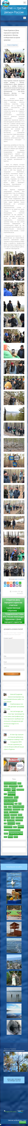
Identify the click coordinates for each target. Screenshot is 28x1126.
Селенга (20, 786)
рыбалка (6, 833)
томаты (5, 836)
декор (19, 803)
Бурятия (6, 786)
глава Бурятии (9, 803)
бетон (5, 794)
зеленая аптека (8, 809)
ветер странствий (10, 800)
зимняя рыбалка (16, 809)
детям (5, 806)
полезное (11, 823)
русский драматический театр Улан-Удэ (12, 829)
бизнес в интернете (8, 797)
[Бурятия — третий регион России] (6, 3)
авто (14, 789)
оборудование (19, 820)
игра (22, 809)
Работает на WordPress (15, 1120)
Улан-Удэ (7, 789)
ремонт (21, 826)
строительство (16, 833)
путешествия (8, 827)
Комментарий (8, 638)
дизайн (9, 806)
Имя (5, 656)
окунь (5, 823)
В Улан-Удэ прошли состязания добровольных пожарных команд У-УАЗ (14, 737)
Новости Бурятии (12, 45)
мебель (12, 817)
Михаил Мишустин (13, 786)
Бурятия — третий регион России (14, 10)
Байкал (19, 783)
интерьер (6, 814)
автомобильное (20, 789)
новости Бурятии (10, 820)
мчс (5, 820)
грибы (16, 803)
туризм (10, 836)
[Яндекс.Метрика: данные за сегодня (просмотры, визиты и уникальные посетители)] (5, 1125)
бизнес (11, 793)
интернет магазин (13, 812)
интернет (6, 812)
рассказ (15, 827)
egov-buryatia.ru (19, 579)
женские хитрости (18, 806)
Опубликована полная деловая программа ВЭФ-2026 (14, 706)
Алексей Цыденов (10, 783)
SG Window (22, 1122)
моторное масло (19, 817)
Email (5, 662)
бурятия (16, 797)
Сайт (5, 668)
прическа (18, 823)
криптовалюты (13, 814)
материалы (7, 817)
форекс (16, 836)
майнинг (20, 814)
